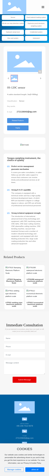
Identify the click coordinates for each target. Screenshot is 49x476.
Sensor (13, 17)
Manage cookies (14, 470)
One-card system (12, 38)
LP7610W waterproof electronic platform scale (35, 281)
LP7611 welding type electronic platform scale (14, 304)
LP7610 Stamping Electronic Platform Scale (14, 281)
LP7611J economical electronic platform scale (35, 304)
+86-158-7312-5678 (24, 426)
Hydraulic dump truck (13, 32)
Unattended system (36, 32)
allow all (34, 470)
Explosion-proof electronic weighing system (36, 25)
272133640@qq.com (27, 112)
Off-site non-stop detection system (13, 23)
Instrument (36, 38)
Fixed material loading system (36, 17)
